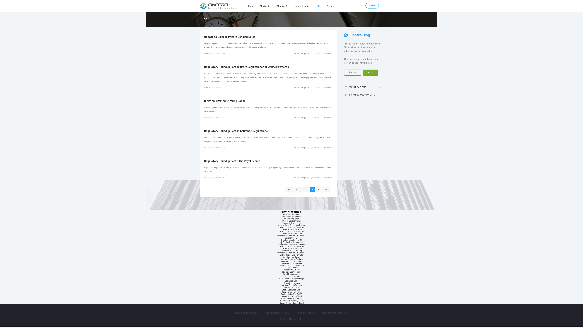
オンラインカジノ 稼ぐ (291, 276)
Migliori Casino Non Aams (291, 261)
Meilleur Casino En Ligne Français (291, 279)
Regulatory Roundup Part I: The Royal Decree (232, 161)
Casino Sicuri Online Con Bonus (291, 225)
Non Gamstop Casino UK (291, 240)
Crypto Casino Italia (291, 283)
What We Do (282, 6)
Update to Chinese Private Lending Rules (229, 36)
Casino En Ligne (291, 281)
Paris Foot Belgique (292, 270)
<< (289, 189)
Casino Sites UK (291, 238)
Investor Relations (302, 6)
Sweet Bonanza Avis (291, 274)
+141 (370, 72)
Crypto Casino (291, 268)
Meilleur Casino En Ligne (291, 263)
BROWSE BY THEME (357, 87)
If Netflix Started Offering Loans (224, 100)
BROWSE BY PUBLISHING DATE (362, 95)
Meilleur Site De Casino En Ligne (291, 244)
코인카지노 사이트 (291, 287)
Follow (352, 72)
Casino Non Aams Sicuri (291, 296)
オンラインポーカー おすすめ (292, 301)
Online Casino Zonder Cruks (291, 255)
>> (326, 189)
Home (251, 6)
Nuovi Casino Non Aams (291, 298)
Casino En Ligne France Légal (292, 303)
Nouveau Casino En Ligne (291, 285)
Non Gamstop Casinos (291, 215)
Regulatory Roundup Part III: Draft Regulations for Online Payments (246, 66)
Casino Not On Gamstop (291, 229)
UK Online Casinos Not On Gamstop (291, 236)
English (372, 5)
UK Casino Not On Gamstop (291, 242)
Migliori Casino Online (291, 221)
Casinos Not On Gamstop (291, 251)
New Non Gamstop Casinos (291, 259)
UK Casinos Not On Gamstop (291, 227)
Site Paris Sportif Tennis (291, 272)
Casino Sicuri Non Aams (291, 292)
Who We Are (265, 6)
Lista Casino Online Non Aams (291, 266)
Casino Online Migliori (291, 223)
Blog (319, 6)
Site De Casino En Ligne (291, 290)
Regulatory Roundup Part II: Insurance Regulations (236, 131)
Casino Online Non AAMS (291, 294)
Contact (331, 6)
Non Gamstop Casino (291, 219)
